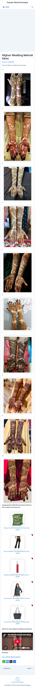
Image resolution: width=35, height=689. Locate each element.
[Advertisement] (17, 28)
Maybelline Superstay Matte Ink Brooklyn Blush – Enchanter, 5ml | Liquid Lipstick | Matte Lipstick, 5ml (17, 575)
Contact (17, 680)
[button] (32, 7)
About (17, 678)
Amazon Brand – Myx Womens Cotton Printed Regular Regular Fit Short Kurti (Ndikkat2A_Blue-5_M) (17, 598)
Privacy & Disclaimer (17, 682)
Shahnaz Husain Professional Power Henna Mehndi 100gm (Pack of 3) (17, 528)
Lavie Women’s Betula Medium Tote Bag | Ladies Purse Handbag (17, 622)
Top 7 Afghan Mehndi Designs (11, 657)
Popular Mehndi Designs (17, 2)
